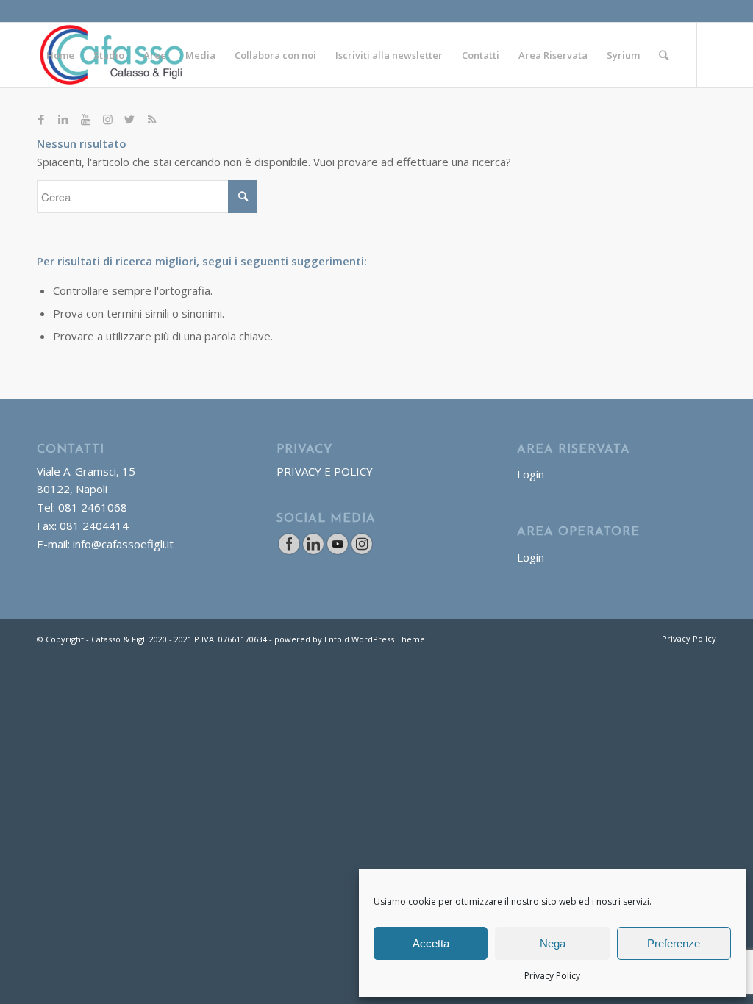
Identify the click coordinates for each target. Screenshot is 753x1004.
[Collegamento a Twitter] (129, 119)
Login (530, 474)
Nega (552, 943)
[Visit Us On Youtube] (337, 551)
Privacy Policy (552, 975)
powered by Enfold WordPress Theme (349, 639)
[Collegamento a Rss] (151, 119)
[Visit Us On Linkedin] (313, 551)
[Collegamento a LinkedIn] (63, 119)
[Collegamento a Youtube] (85, 119)
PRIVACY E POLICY (324, 471)
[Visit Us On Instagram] (361, 551)
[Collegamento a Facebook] (41, 119)
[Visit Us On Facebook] (288, 551)
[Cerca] (663, 55)
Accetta (431, 943)
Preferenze (673, 943)
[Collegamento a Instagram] (107, 119)
